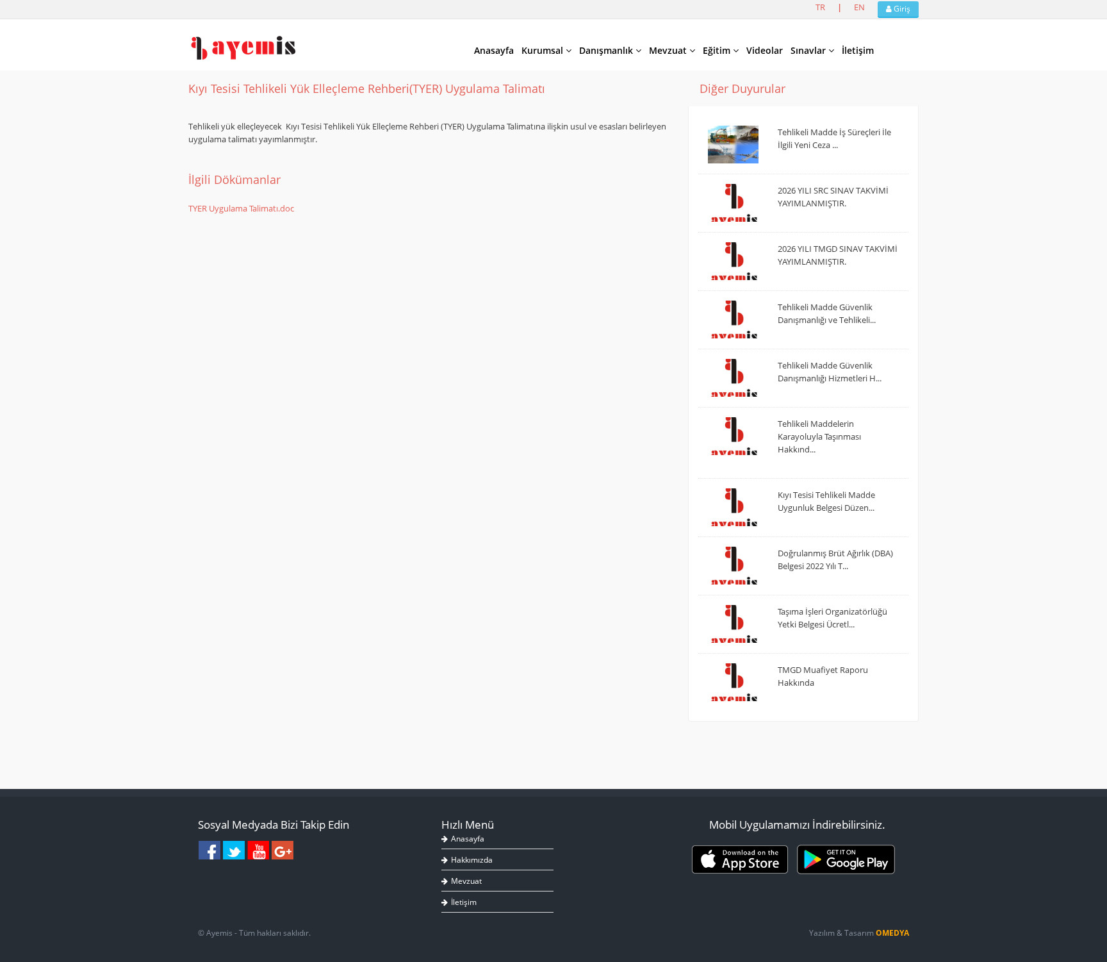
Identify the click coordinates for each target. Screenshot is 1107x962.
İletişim (858, 50)
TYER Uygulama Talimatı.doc (241, 208)
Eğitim (718, 50)
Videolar (764, 50)
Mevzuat (669, 50)
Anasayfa (494, 50)
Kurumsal (543, 50)
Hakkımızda (472, 859)
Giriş (901, 8)
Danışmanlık (607, 50)
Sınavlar (809, 50)
